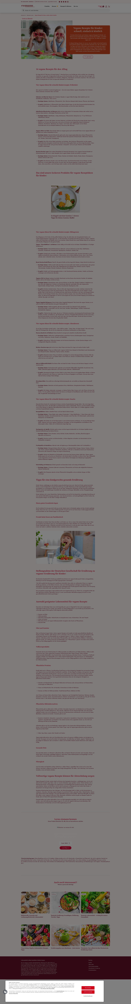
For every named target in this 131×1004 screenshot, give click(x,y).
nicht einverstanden (88, 992)
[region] (54, 991)
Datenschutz (15, 993)
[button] (5, 992)
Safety (47, 988)
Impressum (11, 993)
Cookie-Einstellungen (60, 991)
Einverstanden (88, 988)
